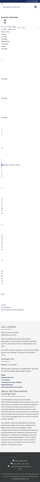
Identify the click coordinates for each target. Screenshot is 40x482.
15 (2, 206)
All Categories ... (6, 307)
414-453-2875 (33, 1)
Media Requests (7, 385)
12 (2, 199)
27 (2, 274)
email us (21, 352)
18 (2, 213)
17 (2, 211)
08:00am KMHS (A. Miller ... (11, 165)
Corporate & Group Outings (11, 382)
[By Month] (4, 28)
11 (1, 177)
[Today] (14, 28)
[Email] (5, 23)
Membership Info (7, 377)
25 (2, 249)
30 (2, 281)
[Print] (5, 20)
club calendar (11, 352)
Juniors (3, 305)
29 (2, 278)
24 (2, 247)
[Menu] (31, 7)
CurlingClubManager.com (20, 479)
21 (2, 240)
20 (2, 237)
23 (2, 245)
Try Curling (5, 380)
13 (2, 201)
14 (2, 204)
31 (2, 283)
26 (2, 271)
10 (2, 148)
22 (2, 242)
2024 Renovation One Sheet (11, 387)
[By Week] (9, 28)
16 (2, 208)
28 (2, 276)
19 (2, 235)
